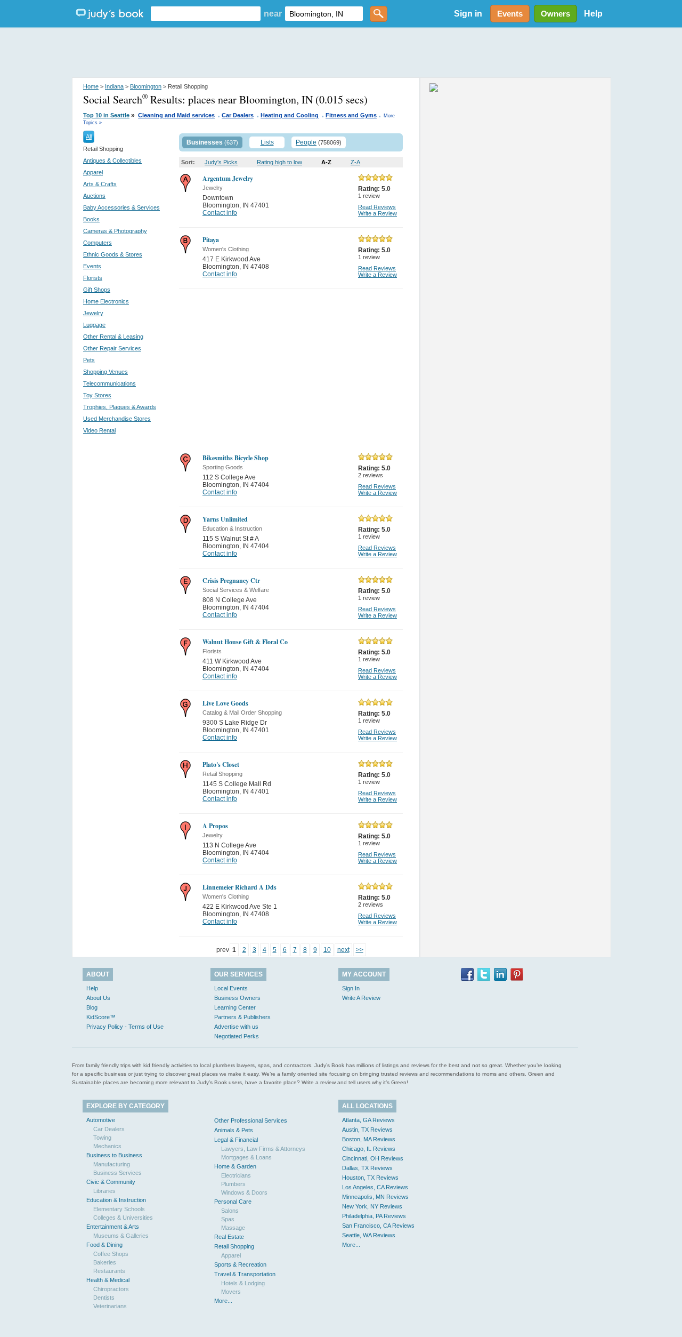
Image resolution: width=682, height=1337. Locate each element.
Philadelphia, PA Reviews (374, 1216)
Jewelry (93, 313)
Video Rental (99, 430)
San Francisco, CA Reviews (378, 1225)
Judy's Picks (221, 162)
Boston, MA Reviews (368, 1139)
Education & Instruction (116, 1200)
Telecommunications (109, 383)
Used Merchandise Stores (117, 418)
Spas (227, 1219)
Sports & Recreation (240, 1264)
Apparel (93, 172)
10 (327, 950)
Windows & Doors (244, 1192)
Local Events (231, 988)
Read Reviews (377, 207)
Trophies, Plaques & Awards (119, 407)
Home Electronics (106, 301)
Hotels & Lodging (243, 1283)
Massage (233, 1227)
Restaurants (109, 1271)
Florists (92, 278)
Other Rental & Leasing (113, 336)
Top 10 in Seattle (106, 115)
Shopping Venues (105, 372)
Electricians (236, 1175)
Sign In (351, 988)
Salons (230, 1210)
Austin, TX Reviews (367, 1129)
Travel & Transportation (244, 1274)
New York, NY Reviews (372, 1206)
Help (593, 13)
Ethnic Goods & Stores (112, 254)
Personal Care (232, 1201)
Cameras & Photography (115, 231)
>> (359, 950)
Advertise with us (236, 1026)
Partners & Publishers (242, 1017)
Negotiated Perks (236, 1036)
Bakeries (104, 1262)
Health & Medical (107, 1280)
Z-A (355, 162)
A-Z (326, 162)
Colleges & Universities (123, 1217)
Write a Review (377, 213)
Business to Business (114, 1155)
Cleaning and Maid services (176, 115)
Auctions (94, 196)
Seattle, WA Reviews (368, 1235)
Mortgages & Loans (246, 1157)
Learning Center (235, 1007)
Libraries (104, 1191)
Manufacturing (111, 1164)
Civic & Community (110, 1182)
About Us (98, 998)
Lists (267, 142)
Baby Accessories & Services (121, 207)
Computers (97, 242)
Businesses (204, 142)
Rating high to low (279, 162)
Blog (92, 1007)
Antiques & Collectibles (112, 160)
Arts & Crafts (100, 184)
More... (223, 1301)
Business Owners (237, 998)
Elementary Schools (119, 1209)
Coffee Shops (110, 1254)
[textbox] (206, 13)
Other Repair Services (112, 348)
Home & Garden (235, 1166)
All (89, 136)
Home (91, 86)
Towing (102, 1137)
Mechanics (107, 1146)
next (343, 950)
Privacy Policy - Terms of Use (125, 1026)
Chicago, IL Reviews (368, 1149)
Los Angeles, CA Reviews (375, 1187)
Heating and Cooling (290, 115)
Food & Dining (104, 1245)
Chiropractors (111, 1289)
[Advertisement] (341, 53)
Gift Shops (96, 289)
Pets (89, 360)
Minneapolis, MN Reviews (375, 1197)
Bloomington (145, 86)
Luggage (94, 325)
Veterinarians (110, 1306)
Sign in (468, 13)
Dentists (104, 1297)
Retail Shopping (234, 1246)
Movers (231, 1291)
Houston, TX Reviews (370, 1177)
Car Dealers (238, 115)
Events (92, 266)
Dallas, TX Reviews (367, 1168)
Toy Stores (97, 395)
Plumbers (233, 1184)
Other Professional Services (250, 1120)
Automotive (100, 1120)
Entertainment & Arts (112, 1226)
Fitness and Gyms (351, 115)
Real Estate (229, 1237)
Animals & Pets (233, 1130)
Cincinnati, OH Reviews (372, 1158)
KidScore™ (101, 1017)
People (306, 142)
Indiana (114, 86)
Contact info (219, 213)
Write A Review (361, 998)
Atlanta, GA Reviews (368, 1120)
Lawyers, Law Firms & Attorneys (263, 1149)
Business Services (117, 1173)
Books (91, 219)
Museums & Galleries (121, 1235)
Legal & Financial (236, 1139)
